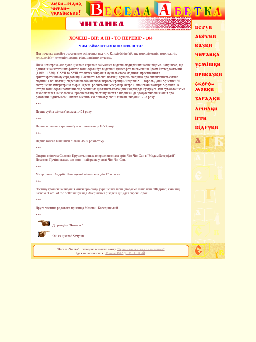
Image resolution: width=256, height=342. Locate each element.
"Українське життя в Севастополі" (140, 249)
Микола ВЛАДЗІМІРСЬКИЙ (125, 253)
